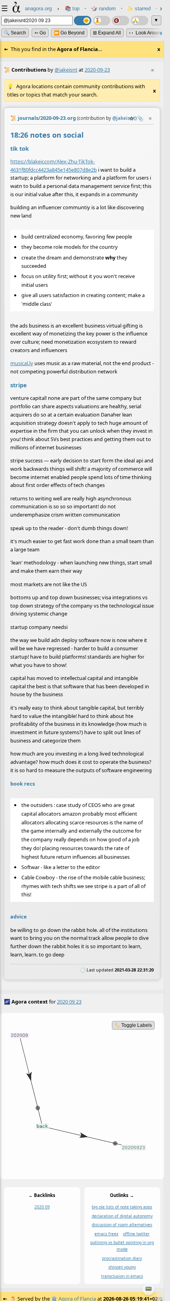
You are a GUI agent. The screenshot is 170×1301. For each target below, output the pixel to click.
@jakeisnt (66, 69)
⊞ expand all (107, 32)
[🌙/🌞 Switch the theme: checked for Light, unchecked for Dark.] (82, 20)
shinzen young (122, 1267)
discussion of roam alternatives (122, 1224)
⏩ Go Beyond (69, 32)
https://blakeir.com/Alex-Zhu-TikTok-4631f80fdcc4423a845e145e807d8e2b (53, 165)
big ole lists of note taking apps (122, 1207)
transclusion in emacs (122, 1275)
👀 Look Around (146, 32)
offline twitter (136, 1234)
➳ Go (40, 32)
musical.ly (21, 363)
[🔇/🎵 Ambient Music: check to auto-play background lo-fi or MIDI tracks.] (120, 20)
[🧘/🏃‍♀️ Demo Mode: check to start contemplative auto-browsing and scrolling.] (101, 20)
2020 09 (42, 1207)
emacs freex (106, 1234)
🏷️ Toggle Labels (133, 1025)
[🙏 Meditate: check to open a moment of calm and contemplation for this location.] (139, 20)
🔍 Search (15, 32)
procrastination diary (122, 1258)
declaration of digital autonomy (122, 1216)
